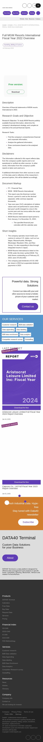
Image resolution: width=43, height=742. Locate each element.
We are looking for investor (12, 704)
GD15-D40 (6, 631)
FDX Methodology (8, 641)
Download (16, 92)
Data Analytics (7, 666)
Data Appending (8, 657)
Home (4, 25)
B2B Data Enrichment (10, 663)
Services (24, 13)
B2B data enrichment (10, 334)
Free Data (7, 13)
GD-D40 (5, 628)
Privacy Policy (17, 712)
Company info (7, 698)
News (4, 682)
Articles (5, 685)
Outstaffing (29, 339)
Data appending (8, 329)
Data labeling (7, 660)
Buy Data (16, 13)
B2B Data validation (9, 654)
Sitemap (18, 714)
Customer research (9, 325)
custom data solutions (7, 7)
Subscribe (28, 522)
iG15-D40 (5, 638)
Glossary (5, 689)
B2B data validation (26, 325)
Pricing (32, 13)
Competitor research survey (12, 339)
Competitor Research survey (12, 670)
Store (10, 25)
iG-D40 (4, 635)
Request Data (7, 612)
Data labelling (21, 329)
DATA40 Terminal (8, 600)
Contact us (28, 306)
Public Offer (9, 714)
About (10, 557)
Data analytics (25, 334)
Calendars (6, 603)
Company (5, 712)
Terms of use (28, 712)
